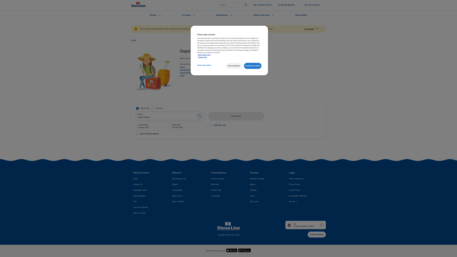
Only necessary (234, 66)
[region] (229, 50)
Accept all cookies (253, 66)
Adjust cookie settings (204, 65)
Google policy (202, 57)
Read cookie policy (204, 55)
